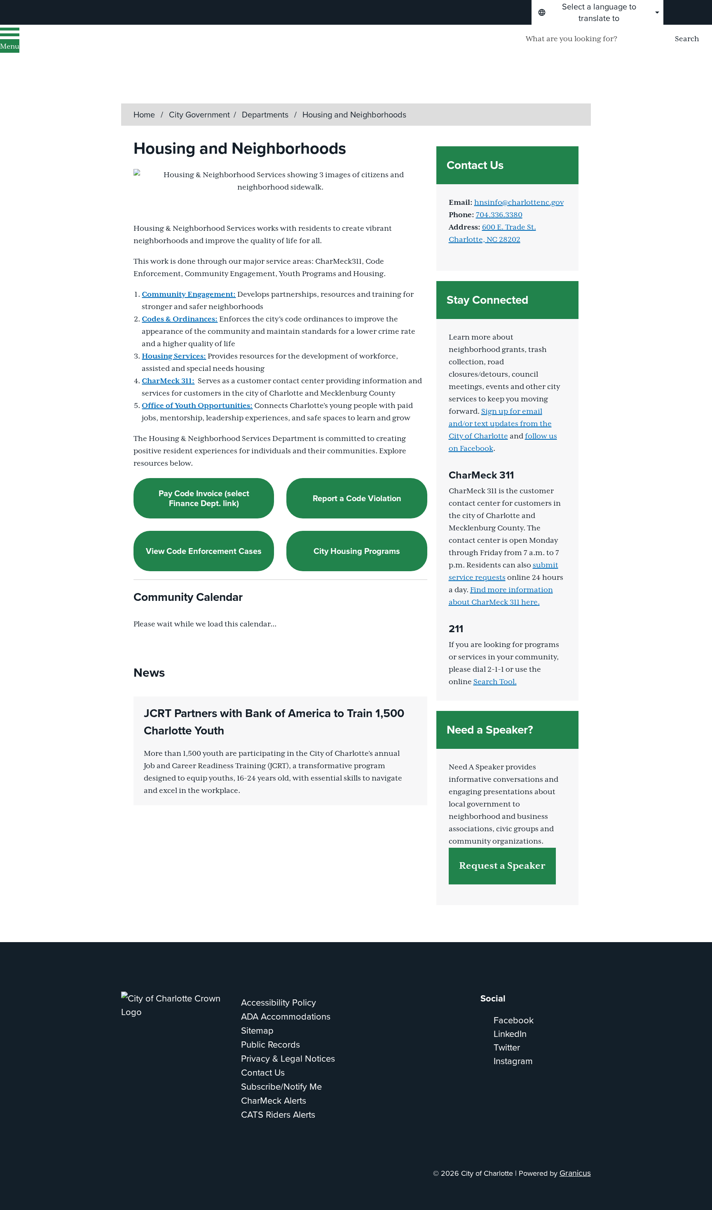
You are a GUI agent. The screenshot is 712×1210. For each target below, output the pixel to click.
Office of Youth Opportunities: (197, 406)
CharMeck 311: (168, 381)
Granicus (575, 1173)
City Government (199, 114)
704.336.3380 (499, 215)
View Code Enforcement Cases (204, 551)
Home (144, 114)
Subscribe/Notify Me (281, 1086)
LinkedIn (510, 1034)
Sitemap (257, 1030)
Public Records (270, 1044)
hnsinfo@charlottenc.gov (519, 203)
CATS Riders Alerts (278, 1114)
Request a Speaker (502, 866)
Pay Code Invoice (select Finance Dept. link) (204, 498)
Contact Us (263, 1072)
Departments (266, 114)
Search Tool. (495, 682)
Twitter (507, 1047)
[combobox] (597, 12)
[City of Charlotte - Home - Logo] (105, 50)
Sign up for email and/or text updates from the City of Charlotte (500, 424)
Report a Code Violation (357, 498)
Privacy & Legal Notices (288, 1058)
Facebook (514, 1020)
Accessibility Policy (278, 1002)
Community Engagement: (189, 295)
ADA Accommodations (285, 1016)
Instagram (513, 1061)
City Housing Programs (357, 551)
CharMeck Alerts (273, 1100)
